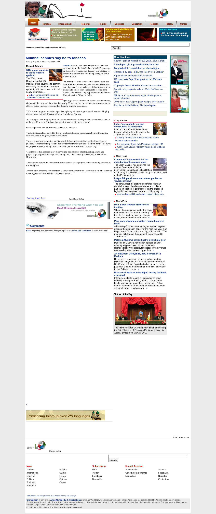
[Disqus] (69, 275)
